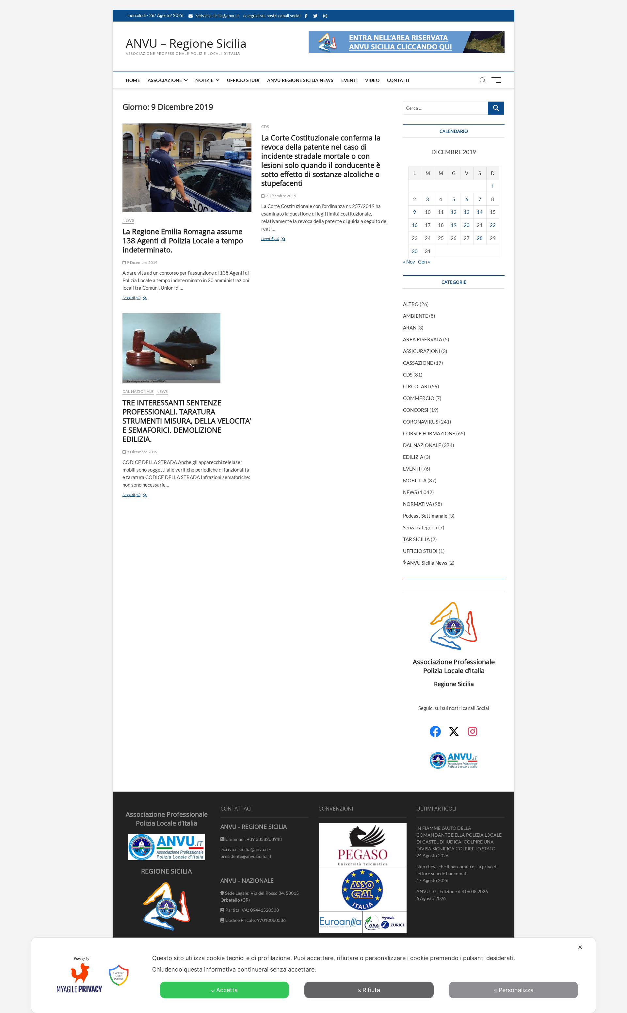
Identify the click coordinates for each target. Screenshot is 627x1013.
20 (467, 225)
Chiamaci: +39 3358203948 (253, 839)
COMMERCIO (418, 398)
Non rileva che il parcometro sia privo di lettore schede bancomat (457, 870)
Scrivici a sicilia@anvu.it (216, 15)
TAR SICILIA (416, 539)
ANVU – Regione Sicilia (186, 43)
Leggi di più (143, 298)
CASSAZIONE (418, 363)
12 (454, 212)
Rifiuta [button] (371, 990)
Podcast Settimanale (425, 516)
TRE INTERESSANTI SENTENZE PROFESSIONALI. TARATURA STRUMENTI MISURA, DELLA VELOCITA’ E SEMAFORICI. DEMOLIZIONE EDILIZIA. (186, 420)
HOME (133, 80)
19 (454, 225)
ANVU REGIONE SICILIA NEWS (300, 80)
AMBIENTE (415, 316)
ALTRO (411, 304)
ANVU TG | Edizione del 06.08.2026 (452, 891)
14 (480, 212)
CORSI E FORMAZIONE (429, 433)
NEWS (128, 220)
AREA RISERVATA (422, 339)
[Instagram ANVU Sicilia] (472, 735)
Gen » (424, 262)
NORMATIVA (417, 504)
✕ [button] (580, 947)
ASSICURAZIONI (421, 351)
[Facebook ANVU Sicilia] (435, 735)
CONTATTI (398, 80)
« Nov (409, 262)
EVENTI (349, 80)
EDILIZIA (413, 457)
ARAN (409, 327)
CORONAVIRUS (420, 422)
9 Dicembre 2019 (141, 262)
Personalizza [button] (516, 990)
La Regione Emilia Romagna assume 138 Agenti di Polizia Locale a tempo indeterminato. (182, 240)
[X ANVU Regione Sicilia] (454, 735)
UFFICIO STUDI (243, 80)
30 (415, 251)
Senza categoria (420, 527)
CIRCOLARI (416, 386)
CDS (265, 126)
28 (480, 238)
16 (415, 225)
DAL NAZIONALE (138, 391)
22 (493, 225)
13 (467, 212)
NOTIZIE (204, 80)
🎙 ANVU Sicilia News (425, 563)
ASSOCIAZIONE (165, 80)
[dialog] (313, 975)
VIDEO (372, 80)
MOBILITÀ (414, 480)
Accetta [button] (227, 990)
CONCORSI (415, 410)
